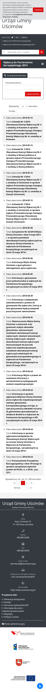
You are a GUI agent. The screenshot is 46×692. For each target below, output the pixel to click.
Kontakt (7, 602)
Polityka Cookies (11, 617)
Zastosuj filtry (33, 94)
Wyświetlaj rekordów (23, 106)
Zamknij (38, 9)
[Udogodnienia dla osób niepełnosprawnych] (40, 686)
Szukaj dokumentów (16, 75)
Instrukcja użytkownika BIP (16, 605)
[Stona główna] (12, 37)
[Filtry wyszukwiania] (4, 52)
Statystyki (8, 614)
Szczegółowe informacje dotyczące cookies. (18, 15)
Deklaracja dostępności (14, 599)
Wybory (24, 37)
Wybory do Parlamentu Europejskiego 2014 (19, 44)
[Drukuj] (43, 63)
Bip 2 (17, 37)
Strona (17, 487)
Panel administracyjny (15, 624)
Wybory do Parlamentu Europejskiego (17, 41)
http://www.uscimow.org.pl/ (23, 590)
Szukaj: (12, 111)
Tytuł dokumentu (13, 82)
